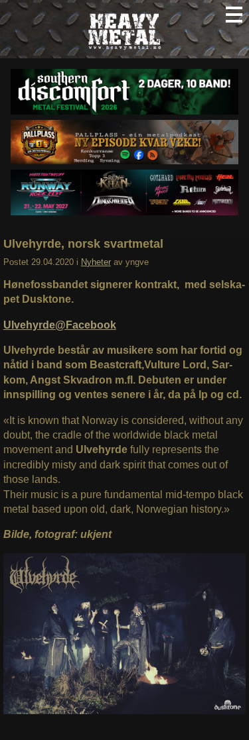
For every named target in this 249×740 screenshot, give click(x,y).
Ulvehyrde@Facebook (59, 325)
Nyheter (96, 262)
